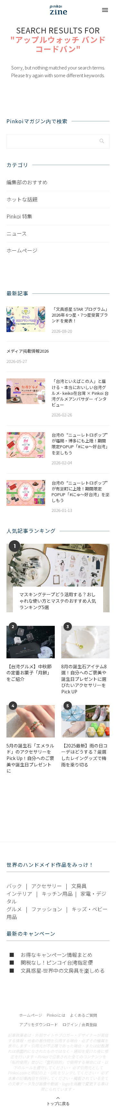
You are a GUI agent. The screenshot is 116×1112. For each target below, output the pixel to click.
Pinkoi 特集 (19, 216)
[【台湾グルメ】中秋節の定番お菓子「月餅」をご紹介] (30, 642)
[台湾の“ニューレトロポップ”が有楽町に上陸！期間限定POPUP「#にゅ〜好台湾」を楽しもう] (25, 493)
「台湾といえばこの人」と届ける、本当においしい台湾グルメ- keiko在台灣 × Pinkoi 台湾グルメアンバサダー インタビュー (80, 393)
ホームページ (21, 250)
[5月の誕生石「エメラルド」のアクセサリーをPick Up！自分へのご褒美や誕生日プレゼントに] (30, 721)
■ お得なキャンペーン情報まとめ (50, 955)
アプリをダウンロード (38, 1024)
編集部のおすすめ (27, 182)
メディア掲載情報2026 (27, 351)
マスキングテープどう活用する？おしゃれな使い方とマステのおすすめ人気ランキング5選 (57, 600)
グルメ (14, 909)
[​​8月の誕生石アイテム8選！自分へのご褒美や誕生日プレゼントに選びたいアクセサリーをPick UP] (85, 642)
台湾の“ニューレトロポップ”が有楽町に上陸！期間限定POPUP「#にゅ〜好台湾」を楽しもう (81, 492)
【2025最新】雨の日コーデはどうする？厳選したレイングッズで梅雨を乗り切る (84, 755)
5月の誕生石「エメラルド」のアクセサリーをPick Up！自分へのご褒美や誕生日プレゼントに (30, 758)
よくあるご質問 (83, 1015)
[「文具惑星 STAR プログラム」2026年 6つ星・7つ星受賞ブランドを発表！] (25, 319)
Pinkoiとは (56, 1015)
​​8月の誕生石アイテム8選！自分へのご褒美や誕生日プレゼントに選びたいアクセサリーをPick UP (84, 679)
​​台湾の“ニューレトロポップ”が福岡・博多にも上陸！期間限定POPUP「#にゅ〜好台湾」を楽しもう (81, 444)
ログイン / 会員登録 (80, 1024)
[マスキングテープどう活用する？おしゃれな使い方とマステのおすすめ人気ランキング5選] (58, 578)
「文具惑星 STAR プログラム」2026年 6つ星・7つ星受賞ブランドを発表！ (80, 315)
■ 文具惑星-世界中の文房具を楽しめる (57, 970)
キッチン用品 (57, 893)
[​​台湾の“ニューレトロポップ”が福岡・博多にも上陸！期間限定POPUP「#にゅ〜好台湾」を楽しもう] (25, 445)
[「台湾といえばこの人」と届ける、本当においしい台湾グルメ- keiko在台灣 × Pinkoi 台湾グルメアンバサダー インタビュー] (25, 391)
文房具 (79, 886)
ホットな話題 (21, 199)
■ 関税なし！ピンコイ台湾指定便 (51, 962)
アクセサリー (46, 886)
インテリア (19, 893)
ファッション (46, 909)
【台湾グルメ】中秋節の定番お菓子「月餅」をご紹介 (29, 672)
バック (14, 886)
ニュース (16, 233)
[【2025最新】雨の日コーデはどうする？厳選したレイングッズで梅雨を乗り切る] (85, 721)
